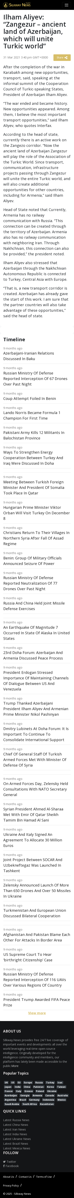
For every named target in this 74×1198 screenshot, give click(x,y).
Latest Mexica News (16, 1148)
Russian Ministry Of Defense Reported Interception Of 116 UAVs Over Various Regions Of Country (34, 980)
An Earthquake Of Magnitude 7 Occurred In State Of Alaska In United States (36, 633)
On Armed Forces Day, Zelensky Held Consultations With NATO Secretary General (35, 789)
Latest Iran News (14, 1129)
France (9, 1091)
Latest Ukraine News (17, 1139)
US (12, 1082)
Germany (34, 1099)
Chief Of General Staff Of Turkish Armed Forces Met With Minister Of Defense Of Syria (34, 760)
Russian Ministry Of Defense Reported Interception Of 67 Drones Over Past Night (35, 379)
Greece (28, 1091)
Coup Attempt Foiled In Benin (29, 398)
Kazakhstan (47, 1104)
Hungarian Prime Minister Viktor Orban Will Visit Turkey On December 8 (36, 513)
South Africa (30, 1104)
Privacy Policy (11, 1185)
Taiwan (61, 1086)
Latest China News (15, 1125)
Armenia (37, 1095)
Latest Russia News (16, 1120)
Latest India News (15, 1134)
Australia (63, 1095)
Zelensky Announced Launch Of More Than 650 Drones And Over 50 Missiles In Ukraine (37, 891)
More (14, 1066)
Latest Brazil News (15, 1144)
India (18, 1086)
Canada (49, 1095)
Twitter (11, 1162)
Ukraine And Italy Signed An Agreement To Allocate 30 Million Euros (32, 840)
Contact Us (25, 1177)
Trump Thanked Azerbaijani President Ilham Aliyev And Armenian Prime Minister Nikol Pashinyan (35, 709)
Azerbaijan (11, 1095)
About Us (8, 1177)
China (27, 1086)
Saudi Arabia (12, 1104)
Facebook (12, 1166)
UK (6, 1082)
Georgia (24, 1095)
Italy (18, 1091)
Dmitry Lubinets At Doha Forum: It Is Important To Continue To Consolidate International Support (36, 734)
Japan (8, 1086)
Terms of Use (44, 1177)
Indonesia (48, 1099)
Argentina (10, 1099)
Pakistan (39, 1086)
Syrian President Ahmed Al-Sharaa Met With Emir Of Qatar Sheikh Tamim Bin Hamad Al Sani (33, 815)
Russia (39, 1082)
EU (19, 1082)
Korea (50, 1086)
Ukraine (51, 1091)
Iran (60, 1082)
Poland (40, 1091)
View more (37, 1013)
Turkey (50, 1082)
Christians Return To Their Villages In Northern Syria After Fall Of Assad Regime (36, 538)
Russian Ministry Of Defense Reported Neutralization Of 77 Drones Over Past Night (30, 583)
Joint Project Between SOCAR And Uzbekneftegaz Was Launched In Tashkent (32, 865)
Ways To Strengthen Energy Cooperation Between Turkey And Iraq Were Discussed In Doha (33, 458)
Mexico (62, 1099)
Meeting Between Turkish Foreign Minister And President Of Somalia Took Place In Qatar (33, 487)
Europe (28, 1082)
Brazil (23, 1099)
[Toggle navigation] (66, 5)
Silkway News (22, 1194)
